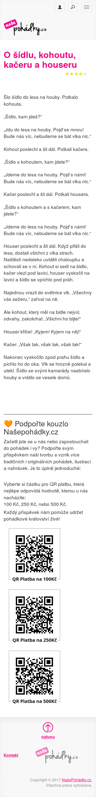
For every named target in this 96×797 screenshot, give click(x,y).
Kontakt (11, 755)
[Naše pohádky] (30, 27)
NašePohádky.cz (76, 780)
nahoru (48, 737)
